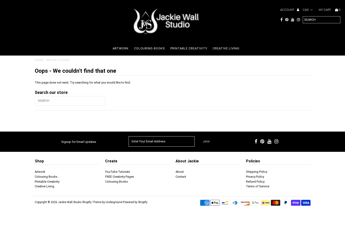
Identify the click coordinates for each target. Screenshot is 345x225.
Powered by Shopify (135, 202)
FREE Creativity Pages (119, 176)
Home (39, 60)
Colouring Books (149, 48)
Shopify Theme (91, 202)
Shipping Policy (256, 171)
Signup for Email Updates (78, 142)
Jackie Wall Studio (69, 202)
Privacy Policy (255, 176)
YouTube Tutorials (117, 171)
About (180, 171)
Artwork (121, 48)
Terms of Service (257, 186)
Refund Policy (255, 181)
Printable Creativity (188, 48)
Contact (181, 176)
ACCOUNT (287, 10)
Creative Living (226, 48)
